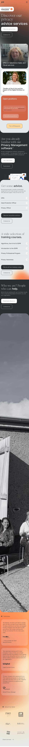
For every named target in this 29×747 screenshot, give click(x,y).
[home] (2, 2)
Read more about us (9, 301)
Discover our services (9, 29)
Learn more (6, 166)
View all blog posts (14, 126)
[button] (27, 2)
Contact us (6, 34)
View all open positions (11, 116)
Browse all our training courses (12, 267)
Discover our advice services (11, 215)
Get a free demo (7, 160)
